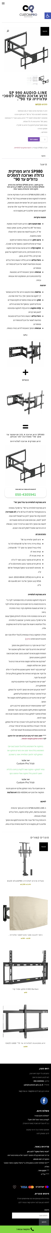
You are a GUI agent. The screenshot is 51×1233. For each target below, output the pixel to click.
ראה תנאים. (37, 1159)
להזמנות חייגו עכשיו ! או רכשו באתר (25, 489)
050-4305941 (25, 494)
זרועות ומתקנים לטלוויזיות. (22, 147)
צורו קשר (22, 1091)
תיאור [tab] (43, 156)
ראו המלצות (12, 792)
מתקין (28, 638)
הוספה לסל (34, 139)
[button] (8, 31)
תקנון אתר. (42, 1170)
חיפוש (46, 1210)
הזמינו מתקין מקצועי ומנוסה (32, 738)
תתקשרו (31, 1091)
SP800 (25, 380)
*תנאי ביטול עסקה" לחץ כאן (38, 1151)
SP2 (25, 335)
